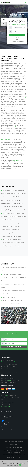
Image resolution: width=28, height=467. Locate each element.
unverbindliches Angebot (14, 346)
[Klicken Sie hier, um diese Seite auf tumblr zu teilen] (22, 447)
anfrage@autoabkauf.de (9, 367)
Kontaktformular (7, 369)
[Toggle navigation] (25, 2)
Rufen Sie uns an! (11, 395)
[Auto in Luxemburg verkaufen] (13, 388)
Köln (25, 372)
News (9, 430)
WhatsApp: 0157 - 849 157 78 (10, 365)
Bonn (2, 374)
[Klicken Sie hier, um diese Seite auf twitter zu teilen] (12, 447)
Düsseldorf (8, 372)
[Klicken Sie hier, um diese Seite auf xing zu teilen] (19, 447)
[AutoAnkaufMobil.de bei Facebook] (16, 457)
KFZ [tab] (4, 23)
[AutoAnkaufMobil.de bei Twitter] (13, 457)
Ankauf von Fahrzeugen (10, 380)
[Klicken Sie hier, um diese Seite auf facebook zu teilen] (14, 447)
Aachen (3, 372)
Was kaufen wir (6, 405)
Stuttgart (20, 372)
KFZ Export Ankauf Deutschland (10, 382)
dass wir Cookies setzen (12, 465)
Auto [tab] (4, 19)
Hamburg (14, 372)
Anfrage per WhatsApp (7, 416)
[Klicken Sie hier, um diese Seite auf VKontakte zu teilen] (16, 447)
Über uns (4, 430)
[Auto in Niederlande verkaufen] (9, 388)
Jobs (13, 430)
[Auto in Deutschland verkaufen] (2, 388)
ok (19, 465)
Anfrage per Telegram (7, 423)
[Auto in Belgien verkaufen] (6, 388)
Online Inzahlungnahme (8, 403)
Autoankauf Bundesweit (8, 378)
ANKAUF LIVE (6, 407)
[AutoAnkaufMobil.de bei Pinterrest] (20, 457)
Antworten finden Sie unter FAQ (11, 397)
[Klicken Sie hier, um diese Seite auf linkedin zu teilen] (20, 447)
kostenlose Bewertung (17, 35)
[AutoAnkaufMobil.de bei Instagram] (18, 457)
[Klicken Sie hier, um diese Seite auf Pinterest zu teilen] (17, 447)
